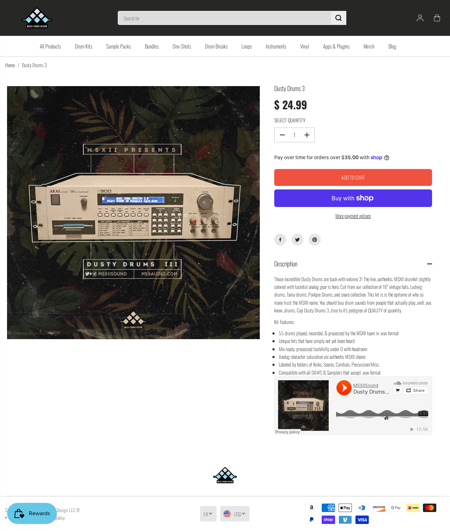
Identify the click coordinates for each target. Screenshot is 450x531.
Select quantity (289, 120)
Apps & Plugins (336, 46)
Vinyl (304, 46)
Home (10, 65)
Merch (369, 46)
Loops (247, 46)
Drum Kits (83, 46)
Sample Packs (118, 46)
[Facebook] (280, 240)
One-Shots (182, 46)
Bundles (152, 46)
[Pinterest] (315, 240)
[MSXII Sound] (37, 18)
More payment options (353, 215)
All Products (50, 46)
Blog (392, 46)
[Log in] (420, 18)
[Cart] (437, 18)
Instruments (276, 46)
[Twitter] (297, 240)
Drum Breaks (216, 46)
